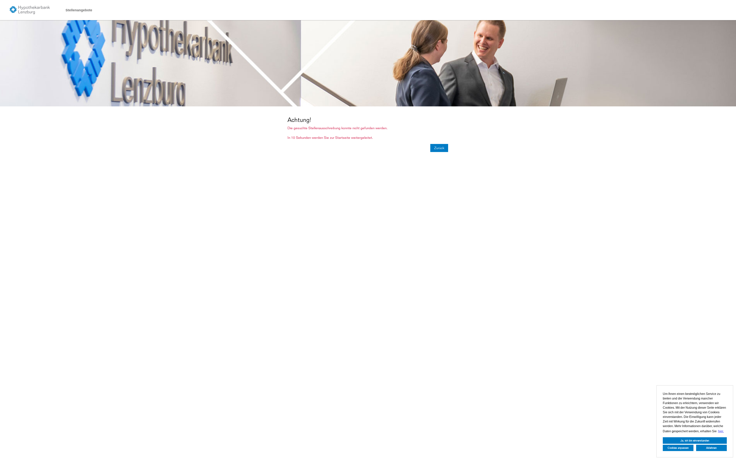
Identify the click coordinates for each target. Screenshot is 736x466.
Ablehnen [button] (711, 447)
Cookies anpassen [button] (678, 447)
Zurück (439, 148)
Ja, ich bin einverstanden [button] (694, 440)
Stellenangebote (79, 10)
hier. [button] (721, 431)
